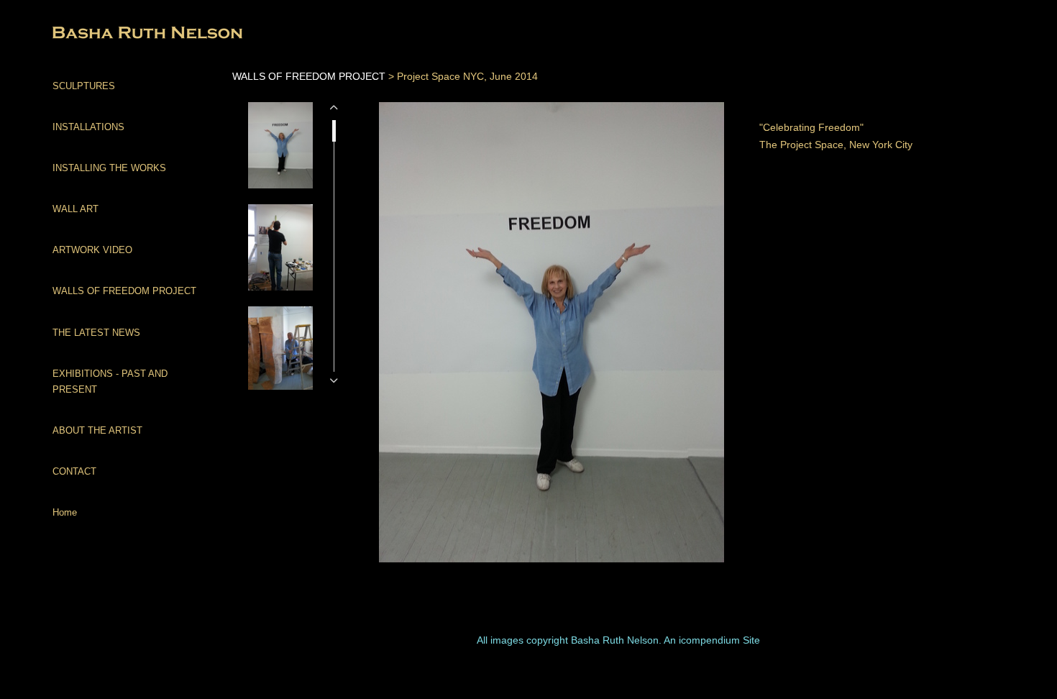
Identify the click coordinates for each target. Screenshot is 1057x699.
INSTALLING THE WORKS (109, 168)
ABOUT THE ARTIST (97, 430)
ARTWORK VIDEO (92, 250)
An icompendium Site (712, 640)
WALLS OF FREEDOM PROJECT (124, 290)
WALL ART (75, 209)
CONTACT (74, 471)
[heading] (88, 34)
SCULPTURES (83, 86)
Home (64, 512)
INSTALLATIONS (88, 127)
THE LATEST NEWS (96, 332)
